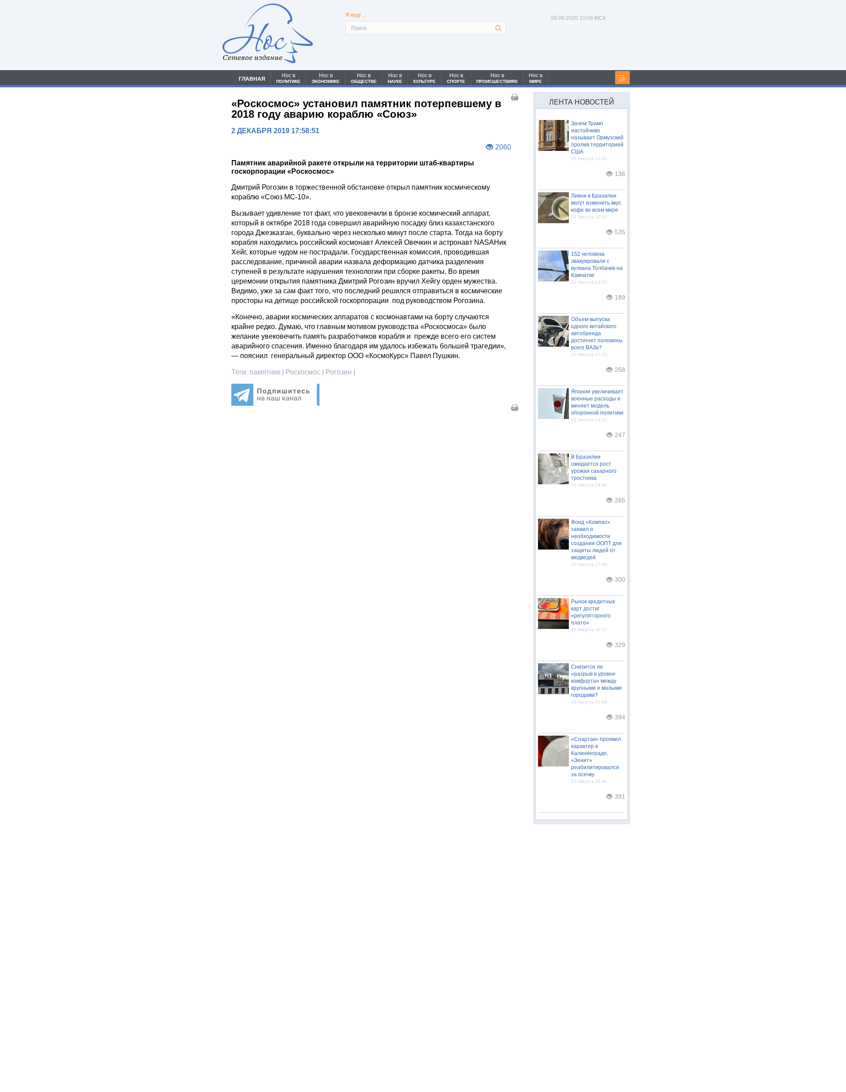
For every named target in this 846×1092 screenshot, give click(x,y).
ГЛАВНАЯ (252, 79)
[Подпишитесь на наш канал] (275, 403)
